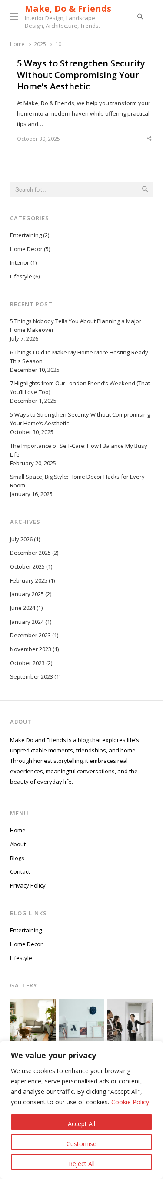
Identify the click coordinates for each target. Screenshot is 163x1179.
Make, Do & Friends (68, 8)
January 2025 (27, 594)
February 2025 (28, 580)
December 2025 (30, 552)
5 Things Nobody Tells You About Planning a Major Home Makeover (75, 325)
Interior (19, 262)
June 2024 (22, 608)
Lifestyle (21, 276)
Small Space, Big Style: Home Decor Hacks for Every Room (77, 481)
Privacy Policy (28, 885)
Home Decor (26, 249)
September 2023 (31, 676)
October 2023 (27, 663)
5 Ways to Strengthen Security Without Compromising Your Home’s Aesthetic (81, 75)
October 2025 (27, 566)
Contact (20, 871)
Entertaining (26, 235)
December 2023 (30, 635)
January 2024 (27, 622)
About (18, 844)
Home (18, 830)
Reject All (82, 1163)
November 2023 (30, 649)
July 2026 (21, 539)
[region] (81, 1110)
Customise (81, 1143)
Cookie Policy (130, 1102)
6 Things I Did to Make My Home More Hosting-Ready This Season (79, 356)
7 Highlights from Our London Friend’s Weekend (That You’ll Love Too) (80, 387)
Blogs (17, 858)
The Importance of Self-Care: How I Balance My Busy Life (78, 450)
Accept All (81, 1123)
